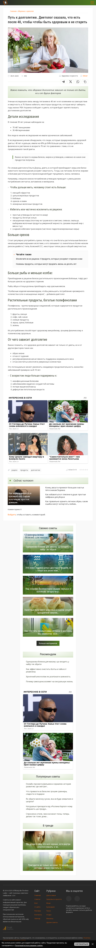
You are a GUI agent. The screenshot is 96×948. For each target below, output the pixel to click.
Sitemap (37, 918)
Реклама (37, 911)
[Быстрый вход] (85, 2)
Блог (36, 903)
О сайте (37, 907)
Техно (48, 911)
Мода (48, 903)
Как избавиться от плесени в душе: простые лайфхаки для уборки (65, 495)
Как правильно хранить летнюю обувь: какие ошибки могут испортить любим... (66, 502)
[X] (71, 81)
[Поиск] (79, 2)
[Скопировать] (85, 81)
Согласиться (81, 944)
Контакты (38, 915)
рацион (14, 470)
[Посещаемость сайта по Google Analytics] (8, 928)
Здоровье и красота (54, 899)
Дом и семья (51, 895)
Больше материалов (48, 643)
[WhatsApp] (78, 81)
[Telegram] (63, 81)
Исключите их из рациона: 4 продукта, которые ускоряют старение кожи (49, 258)
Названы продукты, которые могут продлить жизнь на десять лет (46, 264)
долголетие (35, 470)
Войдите (12, 514)
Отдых (48, 915)
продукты (24, 470)
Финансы (49, 918)
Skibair (85, 76)
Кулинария (50, 907)
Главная (37, 895)
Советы (37, 899)
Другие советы (52, 922)
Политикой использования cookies (29, 945)
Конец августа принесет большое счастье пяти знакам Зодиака (64, 488)
